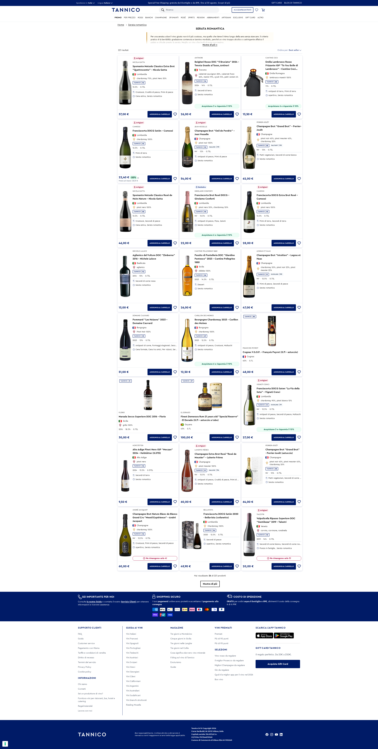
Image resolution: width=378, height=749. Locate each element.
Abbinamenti (213, 18)
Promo (118, 18)
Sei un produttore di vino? (90, 694)
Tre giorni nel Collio (179, 648)
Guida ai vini (134, 628)
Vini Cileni (130, 677)
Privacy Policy (84, 667)
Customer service (86, 643)
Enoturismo (175, 662)
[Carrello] (263, 10)
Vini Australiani (132, 691)
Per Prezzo (129, 18)
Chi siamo (82, 684)
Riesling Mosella (133, 705)
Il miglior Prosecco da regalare (229, 661)
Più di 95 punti (221, 643)
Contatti (82, 689)
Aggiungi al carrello (160, 114)
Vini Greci (130, 667)
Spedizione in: (84, 3)
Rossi (140, 18)
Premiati (218, 634)
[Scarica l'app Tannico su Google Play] (284, 635)
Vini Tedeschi (132, 653)
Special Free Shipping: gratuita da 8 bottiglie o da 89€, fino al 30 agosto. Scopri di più (189, 3)
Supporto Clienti (89, 628)
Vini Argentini (132, 686)
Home (121, 25)
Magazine (176, 628)
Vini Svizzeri (131, 662)
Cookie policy (84, 672)
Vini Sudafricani (133, 695)
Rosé (183, 18)
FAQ (80, 634)
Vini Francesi (132, 639)
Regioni (201, 18)
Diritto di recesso (86, 658)
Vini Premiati (223, 628)
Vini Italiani (131, 634)
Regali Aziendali (85, 706)
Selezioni (221, 650)
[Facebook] (267, 734)
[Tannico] (126, 10)
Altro (260, 18)
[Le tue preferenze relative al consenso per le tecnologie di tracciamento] (5, 744)
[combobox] (191, 10)
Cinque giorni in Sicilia (180, 639)
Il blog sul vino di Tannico (182, 658)
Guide (173, 667)
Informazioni (87, 678)
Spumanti (174, 18)
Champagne (161, 18)
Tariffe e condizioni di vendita (92, 653)
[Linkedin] (281, 734)
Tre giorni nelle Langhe (181, 643)
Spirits (191, 18)
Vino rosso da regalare (225, 656)
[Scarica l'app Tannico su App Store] (264, 635)
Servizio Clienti (128, 602)
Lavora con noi (85, 711)
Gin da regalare (222, 670)
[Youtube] (276, 734)
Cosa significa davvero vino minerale (187, 653)
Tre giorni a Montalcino (181, 634)
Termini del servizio (87, 662)
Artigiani (226, 18)
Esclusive (238, 18)
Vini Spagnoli (132, 643)
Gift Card (277, 3)
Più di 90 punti (221, 639)
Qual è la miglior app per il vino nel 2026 (234, 675)
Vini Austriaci (132, 658)
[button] (256, 10)
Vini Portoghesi (133, 648)
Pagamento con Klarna (88, 648)
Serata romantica (137, 25)
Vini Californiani (133, 681)
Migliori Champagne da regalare (230, 665)
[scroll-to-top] (372, 734)
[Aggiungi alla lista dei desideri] (175, 114)
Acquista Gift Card (278, 664)
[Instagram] (271, 734)
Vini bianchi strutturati (136, 700)
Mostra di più (210, 584)
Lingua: (104, 3)
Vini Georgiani (132, 672)
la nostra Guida (94, 602)
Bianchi (149, 18)
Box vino (219, 680)
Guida (80, 639)
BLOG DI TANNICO (293, 3)
